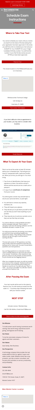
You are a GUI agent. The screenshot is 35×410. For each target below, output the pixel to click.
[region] (17, 4)
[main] (17, 18)
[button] (2, 10)
